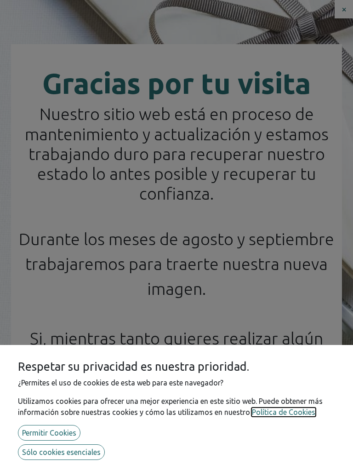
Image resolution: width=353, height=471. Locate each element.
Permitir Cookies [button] (49, 433)
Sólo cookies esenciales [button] (61, 452)
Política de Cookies (283, 412)
